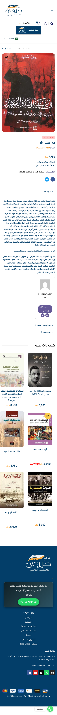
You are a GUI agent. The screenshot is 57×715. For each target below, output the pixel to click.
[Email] (47, 315)
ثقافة (18, 48)
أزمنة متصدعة (40, 450)
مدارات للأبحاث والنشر (28, 172)
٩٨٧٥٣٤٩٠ (30, 602)
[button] (7, 59)
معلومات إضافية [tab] (43, 325)
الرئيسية (28, 48)
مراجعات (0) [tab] (45, 332)
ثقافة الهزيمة (11, 512)
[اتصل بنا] (50, 709)
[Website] (43, 315)
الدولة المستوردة (40, 510)
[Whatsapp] (46, 672)
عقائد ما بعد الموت (11, 451)
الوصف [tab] (47, 192)
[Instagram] (52, 672)
